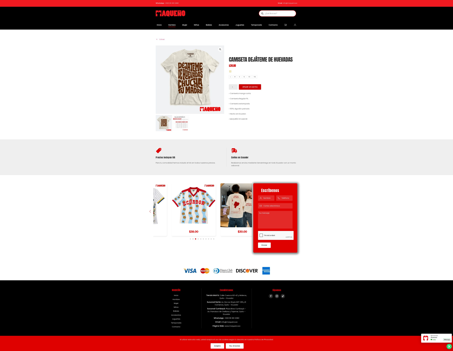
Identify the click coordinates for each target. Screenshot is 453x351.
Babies (209, 25)
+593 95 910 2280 (172, 3)
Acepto (217, 346)
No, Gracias (234, 346)
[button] (150, 211)
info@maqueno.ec (290, 3)
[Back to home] (170, 13)
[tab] (190, 239)
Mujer (184, 25)
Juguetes (239, 25)
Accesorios (224, 25)
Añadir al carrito (250, 87)
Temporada (256, 25)
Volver (162, 39)
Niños (196, 25)
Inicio (159, 25)
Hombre (172, 25)
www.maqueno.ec (232, 326)
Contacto (273, 25)
